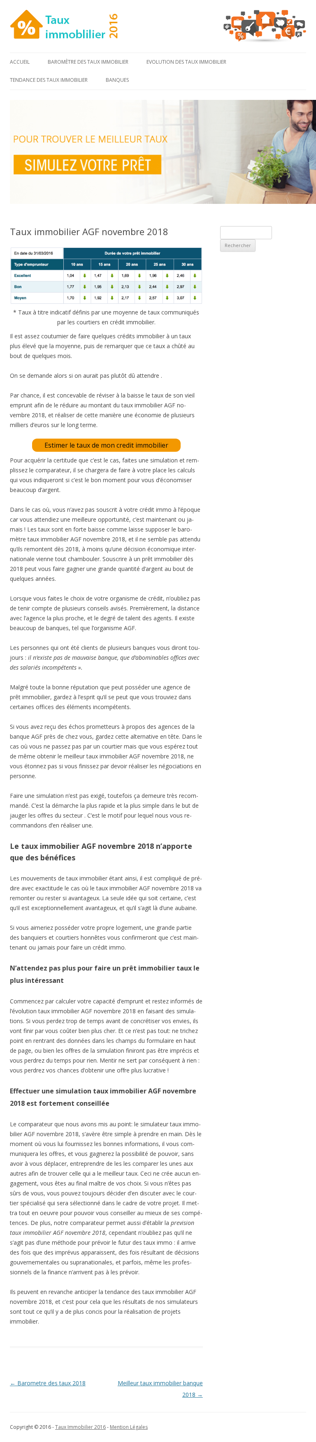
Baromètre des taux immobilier (88, 61)
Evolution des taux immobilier (186, 61)
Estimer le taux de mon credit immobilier (106, 445)
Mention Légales (129, 1427)
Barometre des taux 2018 (48, 1383)
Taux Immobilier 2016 (80, 1427)
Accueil (20, 61)
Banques (117, 79)
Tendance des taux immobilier (49, 79)
